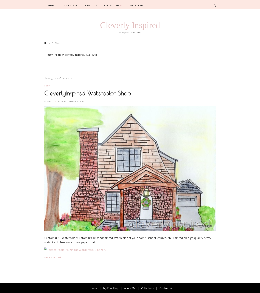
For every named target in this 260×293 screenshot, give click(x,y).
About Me (91, 5)
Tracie (50, 101)
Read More (50, 257)
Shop (47, 86)
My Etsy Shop (70, 5)
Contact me (136, 5)
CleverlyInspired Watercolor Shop (87, 93)
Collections (111, 5)
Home (51, 5)
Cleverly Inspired (130, 25)
